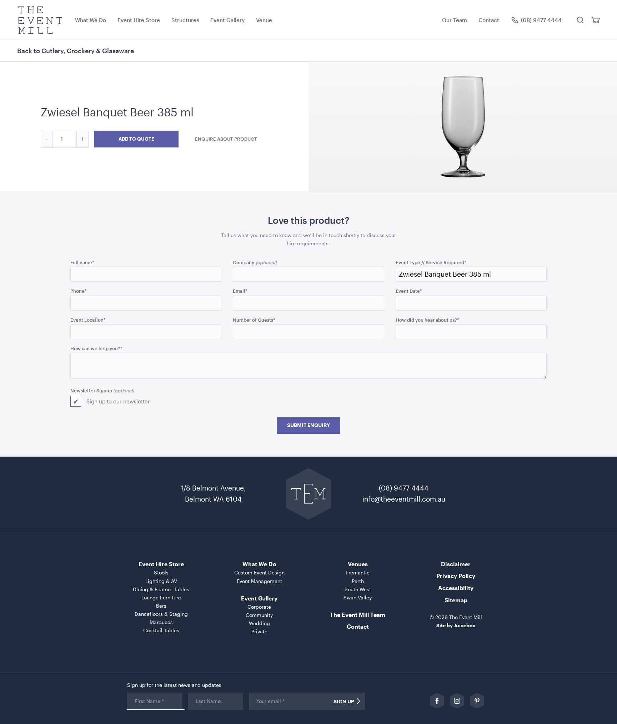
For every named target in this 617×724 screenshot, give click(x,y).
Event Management (259, 581)
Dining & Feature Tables (161, 589)
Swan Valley (357, 597)
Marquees (161, 622)
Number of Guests (254, 319)
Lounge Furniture (161, 597)
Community (259, 615)
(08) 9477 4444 (403, 488)
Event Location (88, 319)
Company (243, 262)
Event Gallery (227, 20)
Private (259, 631)
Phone (78, 290)
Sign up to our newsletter (118, 401)
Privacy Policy (455, 575)
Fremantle (358, 572)
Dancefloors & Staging (161, 614)
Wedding (259, 623)
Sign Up (343, 701)
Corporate (259, 607)
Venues (358, 563)
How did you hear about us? (427, 319)
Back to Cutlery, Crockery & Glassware (75, 50)
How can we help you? (96, 348)
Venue (264, 20)
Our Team (454, 20)
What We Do (90, 20)
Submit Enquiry (308, 425)
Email (240, 290)
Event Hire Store (138, 20)
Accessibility (455, 587)
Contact (488, 20)
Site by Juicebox (455, 625)
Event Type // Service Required (431, 262)
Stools (161, 572)
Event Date (409, 290)
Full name (82, 262)
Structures (185, 20)
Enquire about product (226, 139)
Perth (358, 581)
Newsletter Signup (91, 390)
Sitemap (456, 600)
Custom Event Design (259, 572)
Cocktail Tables (161, 630)
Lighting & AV (161, 581)
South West (358, 589)
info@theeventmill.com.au (403, 499)
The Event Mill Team (357, 614)
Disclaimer (456, 563)
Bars (161, 606)
